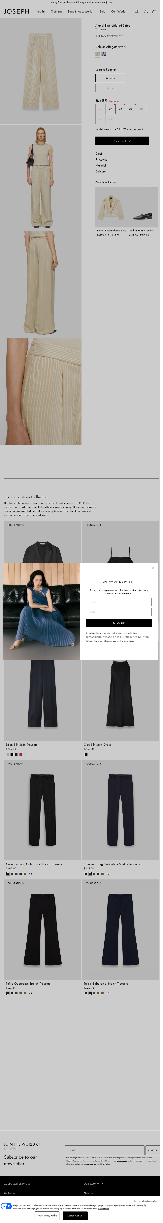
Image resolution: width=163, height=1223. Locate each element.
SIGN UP (118, 623)
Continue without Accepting (145, 1201)
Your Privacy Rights (47, 1215)
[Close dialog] (153, 568)
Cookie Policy (103, 1208)
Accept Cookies (75, 1215)
